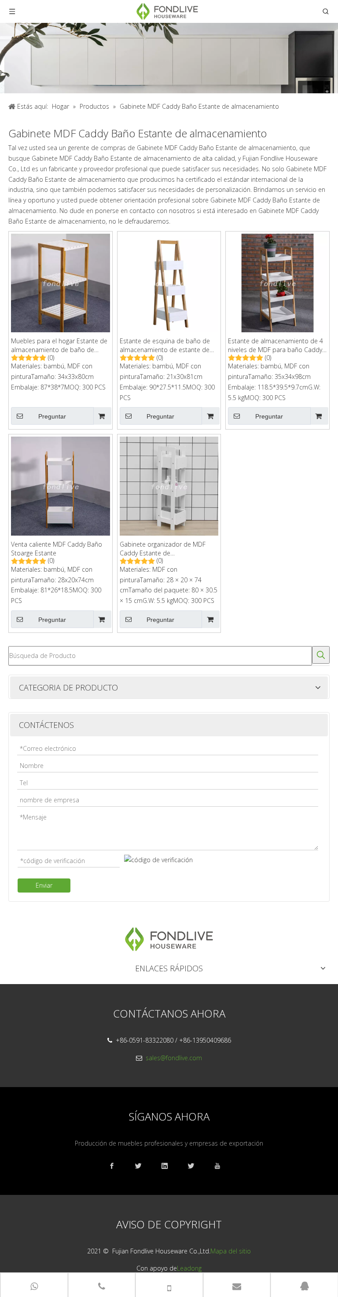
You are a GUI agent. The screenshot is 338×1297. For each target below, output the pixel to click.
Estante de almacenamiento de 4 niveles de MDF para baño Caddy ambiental (275, 345)
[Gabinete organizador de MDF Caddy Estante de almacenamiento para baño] (169, 485)
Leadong (189, 1268)
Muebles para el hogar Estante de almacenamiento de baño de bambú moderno (59, 345)
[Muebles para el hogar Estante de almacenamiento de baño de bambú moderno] (60, 282)
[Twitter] (195, 1166)
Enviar (44, 885)
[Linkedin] (169, 1166)
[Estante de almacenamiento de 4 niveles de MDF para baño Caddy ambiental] (277, 282)
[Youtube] (222, 1166)
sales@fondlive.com (174, 1058)
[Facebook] (116, 1166)
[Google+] (143, 1166)
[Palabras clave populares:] (321, 655)
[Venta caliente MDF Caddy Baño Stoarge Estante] (60, 485)
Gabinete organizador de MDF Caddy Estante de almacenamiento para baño (163, 549)
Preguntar (52, 416)
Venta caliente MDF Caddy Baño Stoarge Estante (56, 548)
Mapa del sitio (230, 1251)
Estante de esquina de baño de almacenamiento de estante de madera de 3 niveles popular (165, 345)
